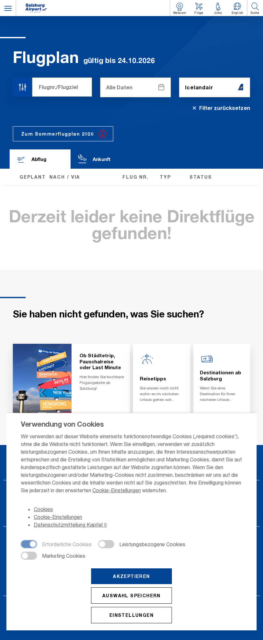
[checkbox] (56, 544)
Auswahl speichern (131, 595)
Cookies (43, 509)
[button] (8, 8)
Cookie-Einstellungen (116, 490)
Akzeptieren (131, 576)
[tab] (40, 159)
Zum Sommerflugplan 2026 (57, 134)
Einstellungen (131, 615)
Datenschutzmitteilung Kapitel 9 (70, 524)
